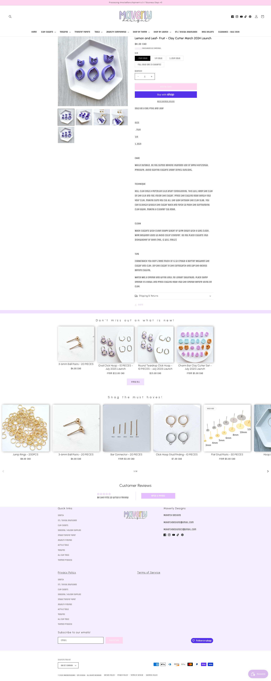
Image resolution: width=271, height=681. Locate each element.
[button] (10, 17)
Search (61, 515)
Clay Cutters (63, 525)
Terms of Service (148, 572)
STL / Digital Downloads (67, 520)
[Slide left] (3, 471)
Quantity (138, 71)
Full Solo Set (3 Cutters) (149, 64)
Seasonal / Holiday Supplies (69, 530)
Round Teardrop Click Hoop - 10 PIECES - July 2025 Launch (155, 367)
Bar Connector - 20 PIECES (126, 454)
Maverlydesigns (69, 675)
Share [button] (140, 305)
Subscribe (114, 640)
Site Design (81, 675)
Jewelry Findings (65, 540)
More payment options (166, 101)
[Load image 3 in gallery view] (102, 117)
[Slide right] (268, 471)
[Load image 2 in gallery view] (84, 117)
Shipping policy (152, 675)
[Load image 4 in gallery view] (119, 117)
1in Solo (158, 58)
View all (135, 382)
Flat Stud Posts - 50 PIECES (227, 454)
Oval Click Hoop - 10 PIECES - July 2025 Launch (115, 367)
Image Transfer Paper (67, 535)
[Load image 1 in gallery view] (66, 117)
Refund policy (109, 675)
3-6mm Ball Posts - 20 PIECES (76, 364)
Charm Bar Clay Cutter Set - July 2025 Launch (195, 367)
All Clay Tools (63, 555)
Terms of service (137, 675)
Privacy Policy (67, 572)
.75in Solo (142, 58)
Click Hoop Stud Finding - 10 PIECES (177, 454)
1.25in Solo (175, 58)
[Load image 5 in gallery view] (66, 135)
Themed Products (65, 560)
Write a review (158, 495)
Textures (61, 550)
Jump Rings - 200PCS (25, 454)
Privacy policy (122, 675)
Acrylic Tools (63, 545)
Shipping (138, 48)
